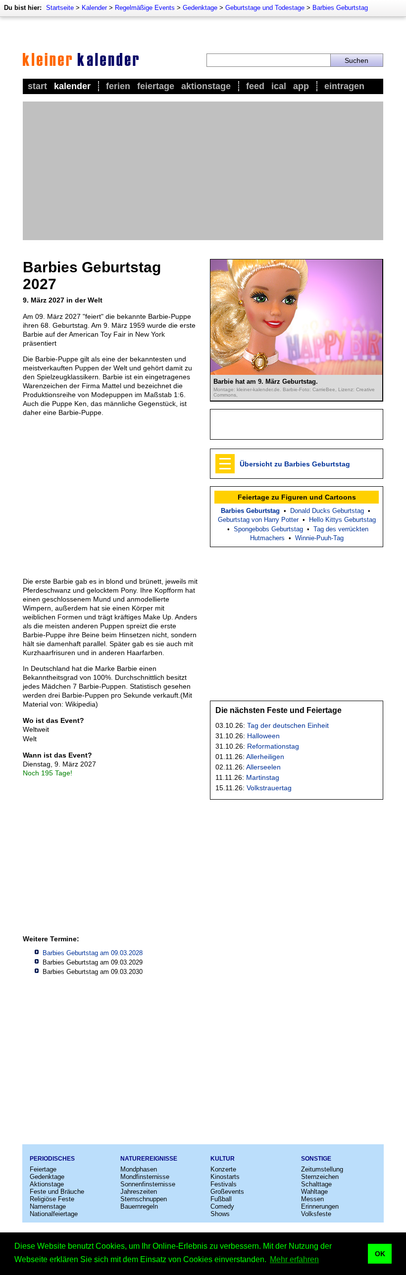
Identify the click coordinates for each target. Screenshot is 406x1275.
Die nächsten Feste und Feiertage (278, 710)
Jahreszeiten (138, 1191)
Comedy (222, 1206)
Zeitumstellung (322, 1169)
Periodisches (52, 1158)
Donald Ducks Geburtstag (327, 510)
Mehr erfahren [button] (294, 1259)
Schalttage (316, 1184)
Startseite (60, 7)
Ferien (118, 86)
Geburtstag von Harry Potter (258, 519)
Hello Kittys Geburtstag (342, 519)
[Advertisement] (203, 171)
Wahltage (314, 1191)
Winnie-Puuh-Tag (319, 538)
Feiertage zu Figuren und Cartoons (297, 497)
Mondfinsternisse (144, 1176)
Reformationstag (273, 746)
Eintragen (344, 86)
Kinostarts (225, 1176)
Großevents (227, 1191)
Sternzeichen (320, 1176)
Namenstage (48, 1206)
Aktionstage (206, 86)
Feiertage (155, 86)
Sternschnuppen (143, 1199)
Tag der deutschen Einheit (288, 725)
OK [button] (380, 1254)
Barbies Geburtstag (340, 7)
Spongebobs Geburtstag (268, 529)
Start (37, 86)
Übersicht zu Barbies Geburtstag (295, 464)
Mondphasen (138, 1169)
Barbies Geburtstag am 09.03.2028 (93, 953)
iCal (278, 86)
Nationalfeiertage (54, 1214)
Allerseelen (263, 767)
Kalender (94, 7)
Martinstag (262, 777)
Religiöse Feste (52, 1199)
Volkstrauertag (269, 788)
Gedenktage (200, 7)
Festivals (223, 1184)
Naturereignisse (148, 1158)
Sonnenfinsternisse (147, 1184)
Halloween (263, 736)
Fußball (221, 1199)
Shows (220, 1214)
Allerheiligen (265, 757)
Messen (312, 1199)
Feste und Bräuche (57, 1191)
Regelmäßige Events (145, 7)
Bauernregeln (139, 1206)
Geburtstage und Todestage (264, 7)
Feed (255, 86)
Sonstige (316, 1158)
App (301, 86)
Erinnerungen (320, 1206)
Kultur (222, 1158)
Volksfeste (316, 1214)
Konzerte (223, 1169)
